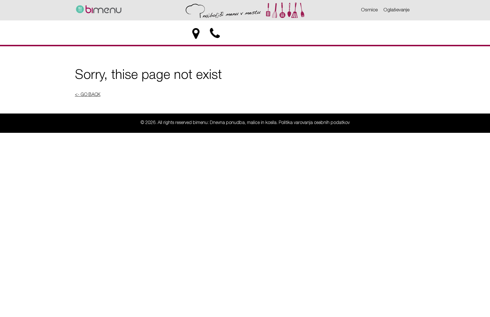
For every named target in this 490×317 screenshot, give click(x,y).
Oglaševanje (396, 10)
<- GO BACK (87, 95)
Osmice (369, 10)
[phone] (215, 33)
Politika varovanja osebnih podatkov (314, 123)
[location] (196, 33)
